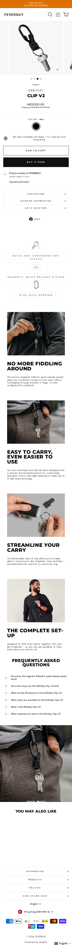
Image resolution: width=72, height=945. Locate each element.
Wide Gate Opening (36, 295)
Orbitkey (36, 90)
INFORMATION (35, 871)
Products (35, 880)
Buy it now (36, 162)
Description (36, 194)
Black (36, 126)
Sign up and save (35, 896)
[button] (63, 943)
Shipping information (36, 201)
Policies (35, 888)
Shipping (26, 107)
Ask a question (36, 208)
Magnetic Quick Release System (35, 277)
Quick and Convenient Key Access (36, 257)
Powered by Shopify (36, 942)
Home (35, 85)
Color (36, 119)
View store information (19, 181)
